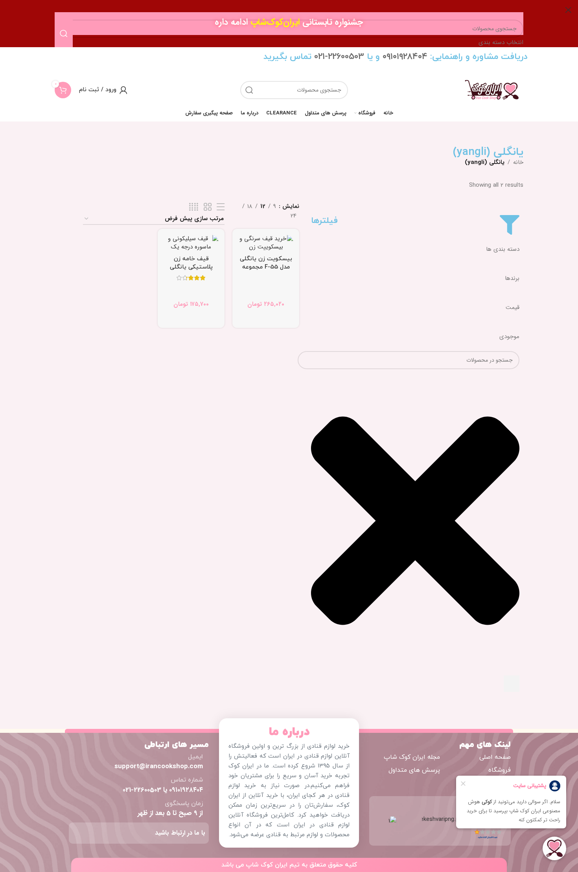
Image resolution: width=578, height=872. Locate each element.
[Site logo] (491, 89)
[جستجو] (249, 90)
